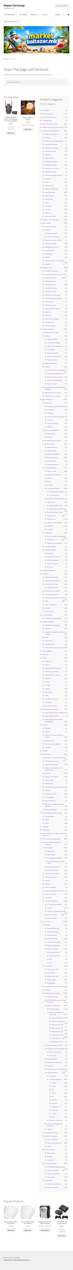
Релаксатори (51, 519)
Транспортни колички (52, 319)
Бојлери (47, 230)
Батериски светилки (51, 761)
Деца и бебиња (47, 399)
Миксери (47, 179)
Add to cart (11, 133)
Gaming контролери (53, 942)
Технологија (46, 921)
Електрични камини (53, 343)
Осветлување (47, 754)
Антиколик (50, 410)
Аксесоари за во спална (52, 591)
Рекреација (48, 533)
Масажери (48, 628)
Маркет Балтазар (14, 5)
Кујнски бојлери (52, 233)
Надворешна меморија (54, 1062)
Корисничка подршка (10, 21)
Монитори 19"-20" (57, 1025)
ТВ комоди (48, 702)
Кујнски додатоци (53, 587)
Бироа (47, 665)
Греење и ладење (48, 329)
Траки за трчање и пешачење (56, 911)
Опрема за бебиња (51, 468)
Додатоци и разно (51, 278)
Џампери (50, 529)
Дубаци (49, 478)
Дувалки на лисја (50, 281)
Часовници (48, 1180)
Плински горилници (51, 189)
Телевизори (51, 1177)
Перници (50, 420)
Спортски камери (50, 887)
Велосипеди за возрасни (55, 858)
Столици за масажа (51, 699)
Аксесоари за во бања (52, 577)
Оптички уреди (49, 1150)
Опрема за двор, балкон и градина (56, 598)
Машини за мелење (51, 165)
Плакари (47, 685)
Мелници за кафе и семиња (53, 175)
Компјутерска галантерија (55, 1049)
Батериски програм (51, 271)
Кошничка (33, 14)
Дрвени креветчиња (55, 505)
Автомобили (51, 434)
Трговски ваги (49, 322)
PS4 (50, 959)
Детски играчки (50, 444)
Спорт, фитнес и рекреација (52, 839)
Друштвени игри (52, 447)
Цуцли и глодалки (52, 563)
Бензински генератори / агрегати (55, 274)
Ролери (47, 880)
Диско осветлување (51, 764)
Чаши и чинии (49, 611)
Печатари (50, 1066)
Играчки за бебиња (53, 454)
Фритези (47, 213)
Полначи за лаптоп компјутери (57, 1069)
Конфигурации (54, 1009)
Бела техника (47, 223)
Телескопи (50, 1160)
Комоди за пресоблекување (56, 498)
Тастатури (52, 1055)
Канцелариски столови (52, 675)
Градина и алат (47, 267)
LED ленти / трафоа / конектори (55, 758)
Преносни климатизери (54, 380)
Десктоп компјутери (53, 1005)
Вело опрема (51, 854)
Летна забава (51, 461)
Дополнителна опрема (54, 1143)
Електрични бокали (51, 144)
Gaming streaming (53, 932)
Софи (46, 695)
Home (7, 59)
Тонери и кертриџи (55, 1079)
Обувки (45, 751)
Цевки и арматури (50, 809)
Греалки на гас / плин (51, 332)
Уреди (49, 1146)
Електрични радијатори (54, 346)
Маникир (45, 654)
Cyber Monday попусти (50, 117)
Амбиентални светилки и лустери (53, 127)
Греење (47, 336)
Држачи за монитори (58, 1021)
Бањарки (48, 728)
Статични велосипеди (54, 904)
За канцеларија (47, 615)
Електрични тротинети (52, 873)
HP (53, 1096)
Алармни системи (52, 976)
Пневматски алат (50, 305)
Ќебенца (50, 427)
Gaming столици (52, 997)
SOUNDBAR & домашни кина (56, 1167)
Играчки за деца (52, 457)
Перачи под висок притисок (54, 298)
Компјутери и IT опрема (52, 993)
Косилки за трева (50, 291)
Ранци (47, 820)
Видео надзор (51, 980)
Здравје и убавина (48, 622)
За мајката (50, 413)
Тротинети (48, 897)
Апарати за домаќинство (50, 131)
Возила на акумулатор (52, 430)
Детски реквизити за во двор (56, 536)
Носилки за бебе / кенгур (55, 512)
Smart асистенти (52, 969)
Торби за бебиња (52, 423)
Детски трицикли (52, 870)
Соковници (48, 206)
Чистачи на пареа (50, 216)
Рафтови (48, 312)
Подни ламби (49, 780)
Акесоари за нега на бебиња (56, 406)
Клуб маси (48, 678)
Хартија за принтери (55, 1120)
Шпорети (48, 264)
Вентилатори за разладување (56, 370)
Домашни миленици (49, 570)
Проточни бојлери (53, 237)
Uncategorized (47, 120)
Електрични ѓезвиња (51, 148)
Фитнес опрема (52, 915)
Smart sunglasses (52, 1139)
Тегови (49, 908)
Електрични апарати (53, 557)
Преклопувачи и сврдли (52, 308)
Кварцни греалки (52, 353)
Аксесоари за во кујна (51, 584)
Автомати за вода (50, 226)
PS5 (50, 962)
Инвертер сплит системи (55, 377)
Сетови (49, 1156)
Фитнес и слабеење (51, 901)
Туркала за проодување (54, 543)
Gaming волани (52, 935)
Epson (54, 1093)
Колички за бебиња (53, 488)
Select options (45, 1230)
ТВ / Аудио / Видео (51, 1163)
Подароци (46, 830)
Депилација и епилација (52, 625)
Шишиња (50, 567)
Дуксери (47, 732)
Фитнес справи (52, 918)
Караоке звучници (53, 1170)
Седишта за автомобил (54, 522)
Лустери (47, 773)
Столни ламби (49, 797)
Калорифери (51, 349)
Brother (54, 1083)
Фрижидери (48, 254)
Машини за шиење (50, 172)
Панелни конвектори (54, 356)
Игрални (50, 485)
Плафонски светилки (51, 777)
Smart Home (49, 966)
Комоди (47, 682)
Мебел (45, 658)
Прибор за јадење (52, 560)
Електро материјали (51, 594)
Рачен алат (48, 315)
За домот (46, 574)
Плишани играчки (52, 464)
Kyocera (54, 1100)
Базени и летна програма (51, 220)
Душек (49, 481)
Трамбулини (51, 539)
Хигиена (47, 608)
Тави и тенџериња (51, 605)
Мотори (49, 437)
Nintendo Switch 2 (55, 956)
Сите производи (9, 14)
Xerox (53, 1117)
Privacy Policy (8, 1260)
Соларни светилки (51, 794)
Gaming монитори (57, 1018)
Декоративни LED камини (53, 668)
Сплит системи (52, 384)
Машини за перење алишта (53, 240)
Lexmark (54, 1103)
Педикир (45, 827)
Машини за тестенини (52, 168)
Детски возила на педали (53, 440)
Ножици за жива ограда (52, 295)
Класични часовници (53, 1184)
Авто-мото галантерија (50, 124)
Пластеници (49, 302)
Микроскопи (51, 1153)
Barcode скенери (48, 114)
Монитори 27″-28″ (57, 1035)
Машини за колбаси (51, 161)
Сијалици (48, 790)
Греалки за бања (52, 339)
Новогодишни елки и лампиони (55, 712)
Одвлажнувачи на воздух (53, 392)
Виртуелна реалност (53, 945)
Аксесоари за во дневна (52, 581)
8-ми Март (46, 110)
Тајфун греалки (52, 360)
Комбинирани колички (56, 492)
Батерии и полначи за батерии (54, 986)
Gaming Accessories (53, 928)
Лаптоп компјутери (51, 1133)
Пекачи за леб (49, 185)
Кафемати (48, 155)
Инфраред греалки (51, 363)
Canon (54, 1086)
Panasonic (55, 1107)
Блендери (48, 138)
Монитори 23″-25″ (57, 1031)
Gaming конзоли (52, 938)
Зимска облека (49, 740)
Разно (47, 601)
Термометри (49, 641)
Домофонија (51, 983)
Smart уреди (51, 973)
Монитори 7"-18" (57, 1042)
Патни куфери (49, 816)
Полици (47, 689)
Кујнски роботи (50, 158)
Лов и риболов (47, 651)
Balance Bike (51, 851)
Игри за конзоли (52, 949)
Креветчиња (51, 502)
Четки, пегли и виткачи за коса (54, 647)
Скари (47, 202)
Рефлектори (49, 783)
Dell (53, 1089)
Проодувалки (51, 516)
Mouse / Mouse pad (55, 1052)
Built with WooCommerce (21, 1260)
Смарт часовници (52, 1187)
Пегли (47, 182)
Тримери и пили (50, 326)
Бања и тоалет (52, 471)
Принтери (52, 1076)
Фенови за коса (49, 644)
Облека (45, 725)
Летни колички (54, 495)
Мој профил (23, 14)
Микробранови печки (52, 247)
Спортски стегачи (50, 894)
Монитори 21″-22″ (57, 1028)
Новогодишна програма (50, 709)
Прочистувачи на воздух (52, 396)
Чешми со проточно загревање (55, 261)
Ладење (47, 367)
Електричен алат (50, 285)
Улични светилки (50, 801)
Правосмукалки (50, 192)
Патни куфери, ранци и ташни (52, 813)
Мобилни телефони (51, 1136)
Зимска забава (51, 451)
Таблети (50, 1129)
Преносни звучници (53, 1174)
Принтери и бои (52, 1072)
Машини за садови (51, 243)
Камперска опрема (51, 877)
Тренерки (48, 747)
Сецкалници (49, 199)
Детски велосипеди (53, 867)
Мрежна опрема (52, 1059)
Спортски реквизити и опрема (54, 891)
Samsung (54, 1110)
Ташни (47, 823)
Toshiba (54, 1113)
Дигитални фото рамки (54, 1045)
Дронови (48, 990)
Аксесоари (48, 403)
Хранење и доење (50, 550)
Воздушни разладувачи (54, 373)
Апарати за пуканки (51, 134)
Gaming (47, 925)
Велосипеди (49, 848)
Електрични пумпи (51, 288)
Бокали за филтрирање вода (54, 141)
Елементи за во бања (51, 671)
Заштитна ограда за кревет (56, 416)
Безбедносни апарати (54, 475)
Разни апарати (49, 196)
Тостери (47, 209)
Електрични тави (50, 151)
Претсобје (48, 692)
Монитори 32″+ (57, 1038)
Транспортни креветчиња (57, 509)
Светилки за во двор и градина (55, 787)
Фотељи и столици (51, 706)
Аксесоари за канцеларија (53, 618)
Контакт (45, 14)
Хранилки (50, 526)
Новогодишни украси (51, 716)
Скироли (47, 884)
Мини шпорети (49, 250)
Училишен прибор (50, 546)
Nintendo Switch (54, 952)
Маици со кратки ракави (52, 744)
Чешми (47, 257)
